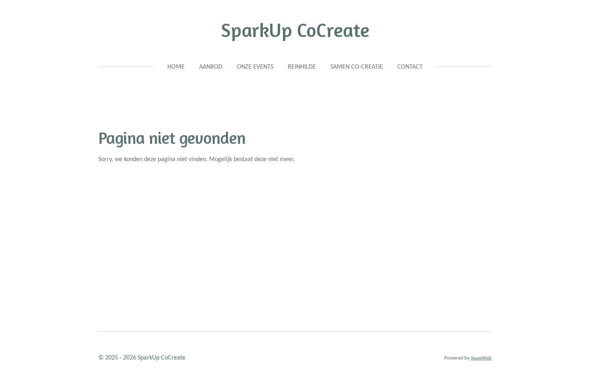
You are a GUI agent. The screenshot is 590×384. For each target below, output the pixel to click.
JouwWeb (481, 358)
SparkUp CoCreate (295, 29)
